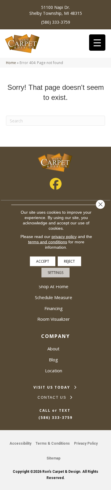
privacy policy (64, 236)
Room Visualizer (53, 319)
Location (53, 371)
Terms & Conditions (53, 443)
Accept (42, 261)
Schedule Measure (53, 297)
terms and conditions (47, 241)
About (53, 349)
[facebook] (55, 184)
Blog (53, 360)
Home (11, 62)
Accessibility (20, 443)
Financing (53, 308)
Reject (69, 261)
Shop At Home (53, 286)
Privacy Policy (86, 443)
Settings (55, 272)
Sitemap (53, 458)
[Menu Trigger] (97, 42)
